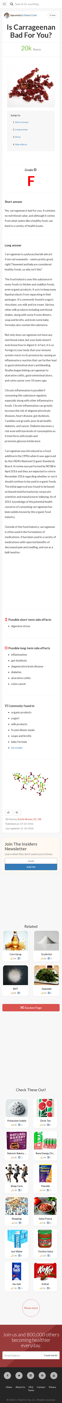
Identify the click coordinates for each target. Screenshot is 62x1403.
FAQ (31, 1387)
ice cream (16, 747)
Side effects (21, 144)
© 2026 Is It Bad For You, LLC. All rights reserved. (31, 1399)
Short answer (21, 122)
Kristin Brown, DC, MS (29, 819)
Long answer (21, 129)
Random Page (33, 1007)
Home (9, 1387)
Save (53, 15)
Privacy (52, 1387)
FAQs (18, 137)
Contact (41, 1387)
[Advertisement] (31, 579)
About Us (20, 1387)
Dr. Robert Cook (29, 15)
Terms (31, 1390)
